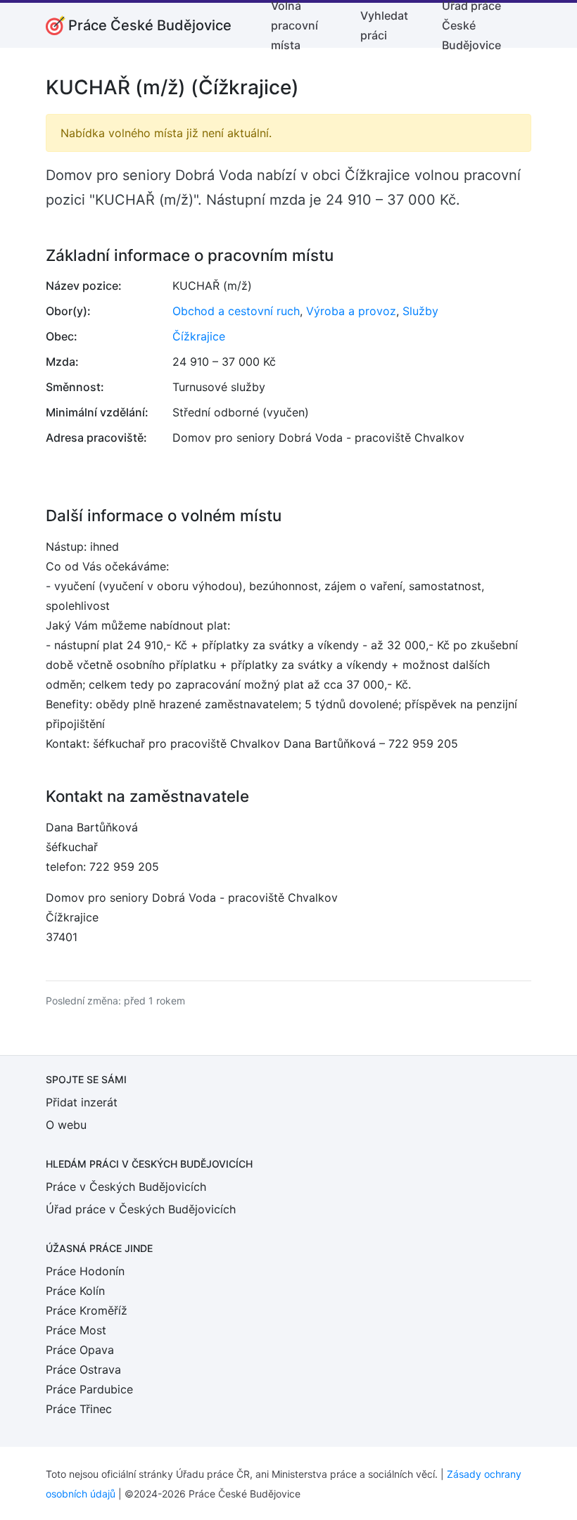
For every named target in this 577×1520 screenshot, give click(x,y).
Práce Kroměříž (86, 1310)
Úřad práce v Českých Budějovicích (141, 1209)
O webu (66, 1125)
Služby (420, 311)
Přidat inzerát (82, 1102)
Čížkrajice (198, 336)
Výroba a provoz (351, 311)
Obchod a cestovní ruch (236, 311)
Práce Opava (80, 1350)
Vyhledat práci (384, 25)
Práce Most (76, 1330)
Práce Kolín (75, 1291)
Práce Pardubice (89, 1389)
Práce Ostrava (83, 1369)
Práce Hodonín (85, 1271)
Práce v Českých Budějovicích (126, 1187)
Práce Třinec (79, 1409)
